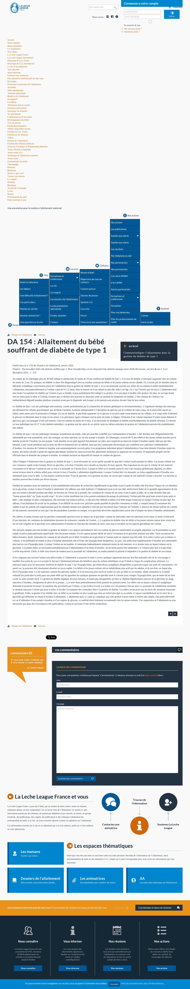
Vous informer (14, 72)
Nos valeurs (12, 52)
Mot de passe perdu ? (133, 29)
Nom (58, 680)
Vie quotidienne (14, 114)
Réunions (11, 170)
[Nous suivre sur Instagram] (107, 17)
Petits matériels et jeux (16, 200)
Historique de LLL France (18, 61)
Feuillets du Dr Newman (17, 135)
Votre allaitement (15, 90)
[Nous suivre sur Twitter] (116, 17)
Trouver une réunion (16, 176)
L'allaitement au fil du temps (19, 117)
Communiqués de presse (17, 161)
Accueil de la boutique (16, 188)
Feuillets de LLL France (17, 132)
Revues (10, 194)
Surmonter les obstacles (17, 111)
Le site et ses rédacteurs (17, 66)
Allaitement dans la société (18, 105)
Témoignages (13, 164)
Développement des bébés (18, 120)
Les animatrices (13, 49)
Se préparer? (12, 99)
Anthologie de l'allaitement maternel (22, 155)
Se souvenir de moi (132, 25)
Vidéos (10, 138)
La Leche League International (20, 58)
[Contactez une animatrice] (111, 802)
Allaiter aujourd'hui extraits (19, 129)
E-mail (59, 692)
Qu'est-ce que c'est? (15, 173)
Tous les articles (14, 123)
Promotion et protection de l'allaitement (24, 84)
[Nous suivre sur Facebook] (111, 17)
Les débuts (11, 102)
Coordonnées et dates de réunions (155, 907)
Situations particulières (17, 108)
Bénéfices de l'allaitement (18, 96)
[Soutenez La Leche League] (168, 802)
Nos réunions (117, 968)
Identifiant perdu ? (132, 32)
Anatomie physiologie (16, 93)
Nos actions (161, 968)
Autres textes (12, 158)
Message (60, 704)
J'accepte (114, 984)
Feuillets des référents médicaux (20, 144)
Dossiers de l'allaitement (17, 141)
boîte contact (151, 675)
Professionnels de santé (17, 197)
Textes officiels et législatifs (19, 149)
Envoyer (41, 335)
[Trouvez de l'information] (139, 826)
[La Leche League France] (20, 8)
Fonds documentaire (16, 126)
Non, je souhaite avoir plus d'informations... (143, 983)
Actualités (11, 87)
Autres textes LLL (15, 152)
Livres (10, 191)
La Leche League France (17, 55)
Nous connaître (14, 46)
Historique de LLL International (20, 64)
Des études (11, 81)
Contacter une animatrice (17, 75)
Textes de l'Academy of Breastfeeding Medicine (27, 147)
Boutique (11, 185)
